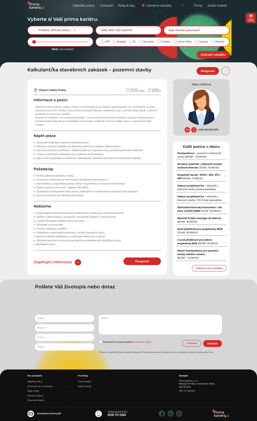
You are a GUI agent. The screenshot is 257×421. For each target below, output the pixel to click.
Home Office (185, 41)
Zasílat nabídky (251, 20)
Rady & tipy (126, 5)
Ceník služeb (84, 381)
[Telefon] (194, 130)
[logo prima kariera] (35, 5)
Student (166, 41)
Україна (203, 41)
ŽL (134, 41)
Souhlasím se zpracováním (127, 342)
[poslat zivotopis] (187, 130)
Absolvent (148, 41)
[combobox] (60, 30)
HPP (107, 41)
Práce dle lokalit (35, 400)
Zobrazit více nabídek (209, 268)
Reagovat (208, 71)
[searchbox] (62, 30)
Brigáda (121, 41)
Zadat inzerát (217, 5)
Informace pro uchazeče (40, 386)
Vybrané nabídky (159, 5)
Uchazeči (106, 5)
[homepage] (221, 414)
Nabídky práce (83, 5)
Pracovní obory (35, 395)
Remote (220, 41)
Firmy (198, 5)
